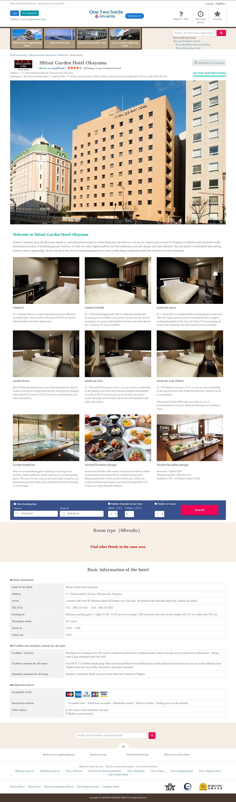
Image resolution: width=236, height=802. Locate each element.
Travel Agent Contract (88, 786)
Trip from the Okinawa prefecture (104, 771)
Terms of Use (34, 786)
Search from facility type (92, 42)
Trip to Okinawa (74, 771)
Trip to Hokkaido (136, 771)
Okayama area (133, 16)
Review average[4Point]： (53, 68)
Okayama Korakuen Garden (186, 41)
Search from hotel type (137, 754)
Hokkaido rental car (50, 771)
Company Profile (111, 786)
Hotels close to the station (177, 754)
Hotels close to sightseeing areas (27, 44)
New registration (29, 13)
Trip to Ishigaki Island (182, 771)
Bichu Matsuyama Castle (188, 48)
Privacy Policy (17, 786)
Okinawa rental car (24, 771)
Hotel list (63, 55)
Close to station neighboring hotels (125, 44)
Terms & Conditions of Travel (59, 786)
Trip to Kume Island (118, 774)
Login (14, 13)
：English (214, 3)
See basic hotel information (209, 72)
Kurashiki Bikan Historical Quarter (193, 44)
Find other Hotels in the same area (118, 547)
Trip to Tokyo (157, 771)
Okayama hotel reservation (42, 55)
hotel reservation (18, 55)
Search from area (59, 42)
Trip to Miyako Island (210, 771)
